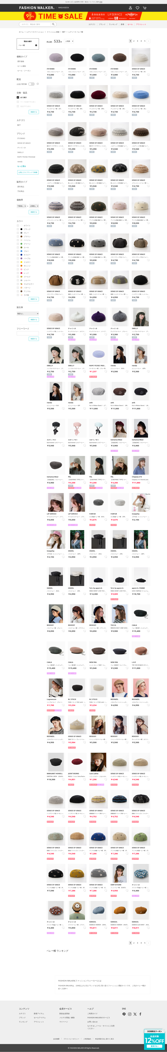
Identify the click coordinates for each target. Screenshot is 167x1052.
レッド (26, 273)
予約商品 (20, 191)
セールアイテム (40, 1017)
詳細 (101, 2)
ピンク (26, 269)
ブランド (22, 1017)
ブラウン (27, 236)
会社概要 (56, 1039)
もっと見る (21, 166)
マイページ (63, 1022)
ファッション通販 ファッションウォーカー (36, 8)
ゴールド (27, 276)
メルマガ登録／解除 (67, 1017)
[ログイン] (130, 8)
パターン (27, 287)
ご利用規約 (87, 1039)
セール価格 (21, 66)
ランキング (23, 1022)
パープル (27, 258)
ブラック (27, 229)
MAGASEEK (63, 8)
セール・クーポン (24, 70)
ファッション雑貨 (53, 32)
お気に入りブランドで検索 (28, 172)
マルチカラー (29, 284)
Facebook (140, 1014)
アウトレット (39, 1022)
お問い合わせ (92, 1022)
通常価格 (20, 61)
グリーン (27, 244)
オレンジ (27, 266)
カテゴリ (22, 1013)
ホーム (21, 32)
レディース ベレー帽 (75, 32)
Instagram (130, 1014)
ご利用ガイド (92, 1013)
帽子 (63, 32)
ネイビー (27, 255)
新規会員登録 (64, 1013)
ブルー (26, 251)
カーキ (26, 247)
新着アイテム (39, 1013)
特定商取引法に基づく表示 (104, 1039)
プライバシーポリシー (71, 1039)
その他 (26, 295)
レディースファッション (35, 32)
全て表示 (23, 97)
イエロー (27, 262)
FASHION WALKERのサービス (98, 1017)
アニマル (27, 291)
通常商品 (20, 186)
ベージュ (27, 240)
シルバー (27, 280)
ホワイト (27, 225)
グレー (26, 233)
